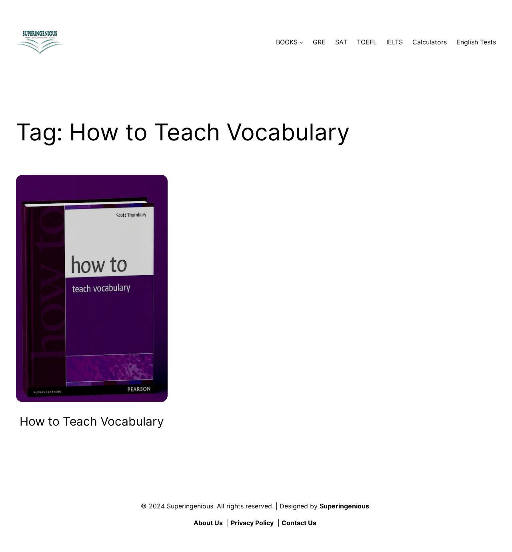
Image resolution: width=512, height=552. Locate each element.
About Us (208, 523)
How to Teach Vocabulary (92, 421)
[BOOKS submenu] (301, 42)
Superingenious (344, 506)
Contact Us (299, 523)
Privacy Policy (252, 523)
